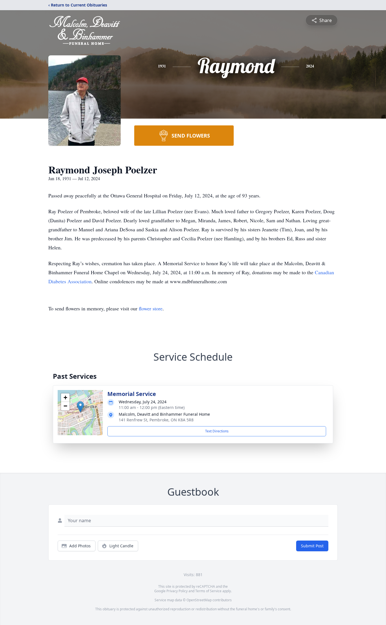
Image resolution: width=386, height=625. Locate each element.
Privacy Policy (177, 591)
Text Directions (217, 431)
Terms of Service (208, 591)
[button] (80, 407)
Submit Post (312, 545)
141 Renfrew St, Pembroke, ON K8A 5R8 (156, 420)
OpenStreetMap (199, 600)
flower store (150, 308)
